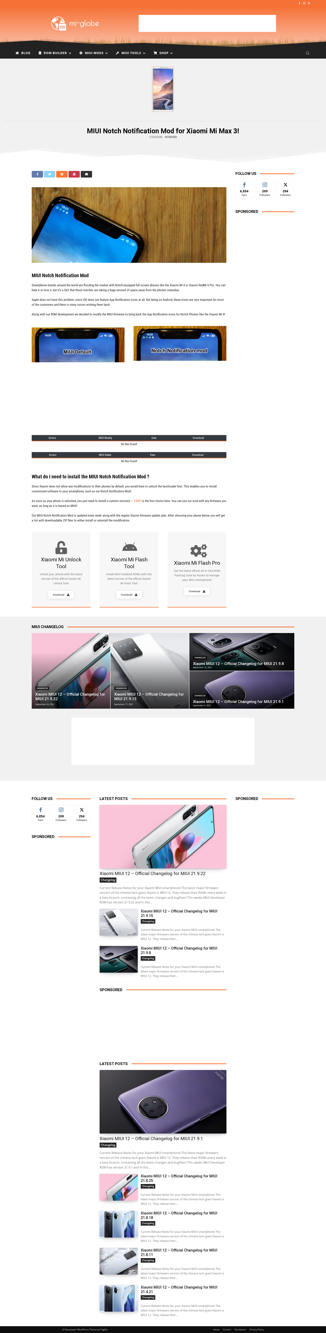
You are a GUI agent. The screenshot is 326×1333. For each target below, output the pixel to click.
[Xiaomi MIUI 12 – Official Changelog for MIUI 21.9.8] (241, 652)
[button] (307, 53)
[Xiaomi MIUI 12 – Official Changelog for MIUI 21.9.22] (71, 671)
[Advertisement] (207, 23)
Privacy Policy (257, 1329)
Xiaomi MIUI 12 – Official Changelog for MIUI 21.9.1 (151, 1138)
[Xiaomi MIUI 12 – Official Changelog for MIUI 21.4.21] (119, 1298)
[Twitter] (309, 3)
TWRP (137, 501)
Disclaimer (240, 1329)
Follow (265, 182)
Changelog (42, 688)
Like (244, 182)
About (216, 1329)
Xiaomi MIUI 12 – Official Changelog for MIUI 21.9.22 (152, 873)
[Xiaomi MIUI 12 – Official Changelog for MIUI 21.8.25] (119, 1187)
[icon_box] (61, 570)
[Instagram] (304, 3)
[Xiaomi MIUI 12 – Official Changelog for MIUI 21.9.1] (241, 690)
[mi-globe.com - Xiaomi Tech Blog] (75, 23)
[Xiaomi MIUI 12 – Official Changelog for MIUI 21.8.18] (119, 1224)
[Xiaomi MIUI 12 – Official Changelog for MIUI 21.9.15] (150, 671)
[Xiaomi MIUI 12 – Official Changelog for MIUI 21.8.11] (119, 1261)
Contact (227, 1329)
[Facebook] (299, 3)
